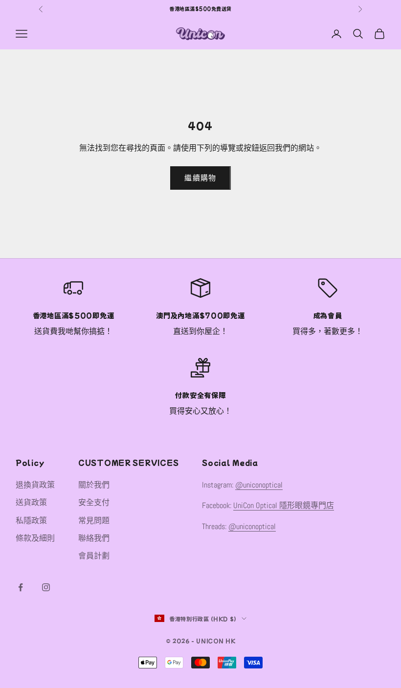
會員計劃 (94, 556)
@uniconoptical (259, 485)
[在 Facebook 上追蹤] (20, 587)
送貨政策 (31, 502)
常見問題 (94, 520)
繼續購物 (200, 177)
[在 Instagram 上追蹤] (46, 587)
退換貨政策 (35, 485)
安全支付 (94, 502)
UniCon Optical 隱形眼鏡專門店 (283, 505)
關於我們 (94, 485)
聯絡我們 (94, 538)
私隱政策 (31, 520)
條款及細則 (35, 538)
